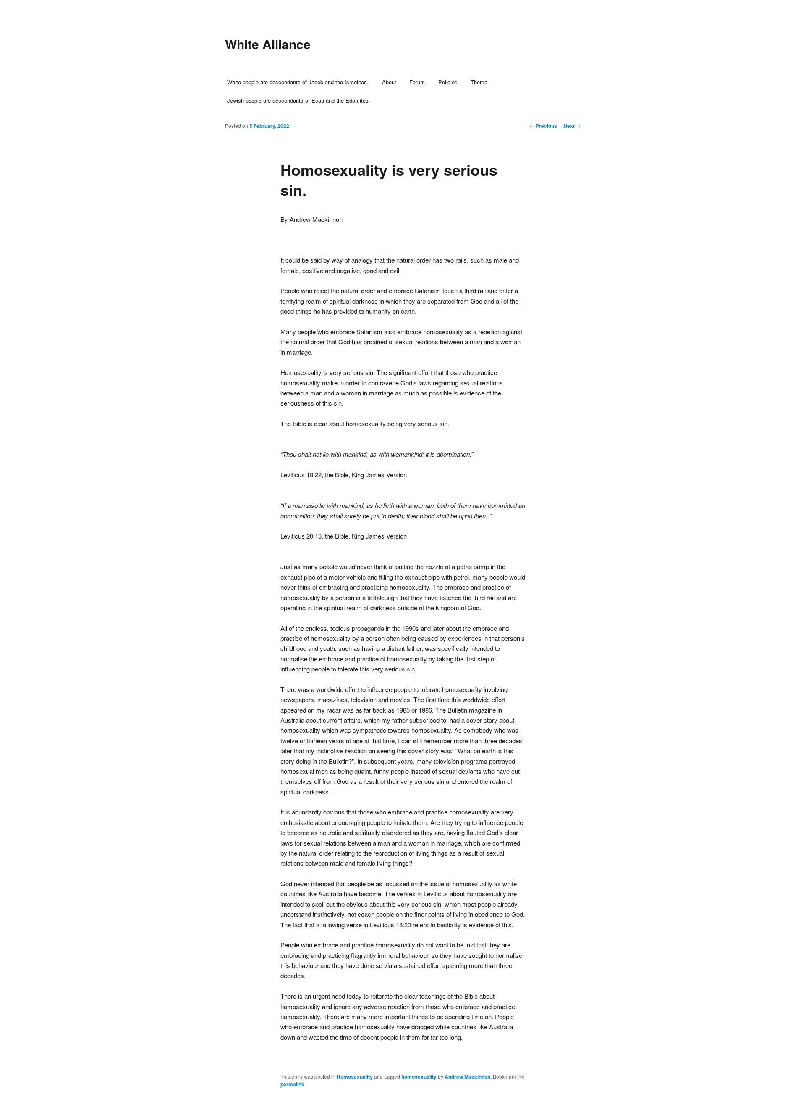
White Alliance (268, 44)
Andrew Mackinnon (467, 1076)
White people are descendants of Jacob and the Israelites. (298, 82)
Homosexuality (355, 1076)
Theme (479, 82)
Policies (448, 82)
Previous (543, 126)
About (389, 82)
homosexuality (419, 1076)
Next (572, 126)
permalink (292, 1084)
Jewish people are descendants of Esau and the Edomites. (298, 100)
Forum (417, 82)
